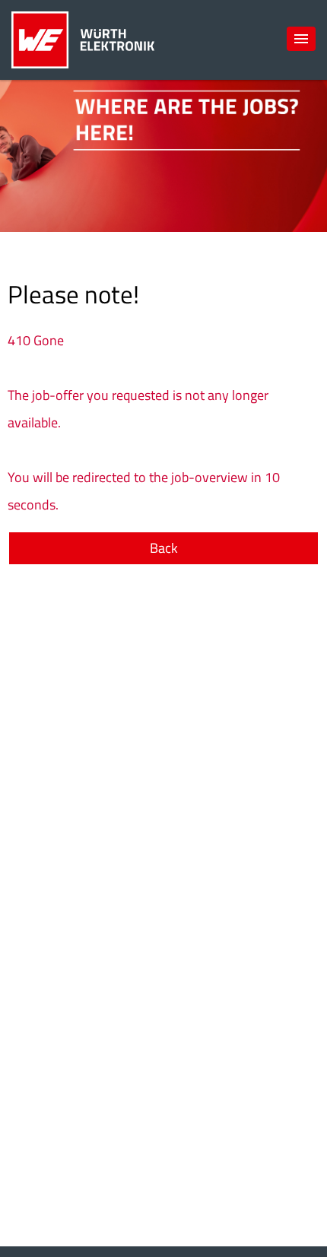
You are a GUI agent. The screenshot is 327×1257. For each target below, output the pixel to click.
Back (164, 548)
